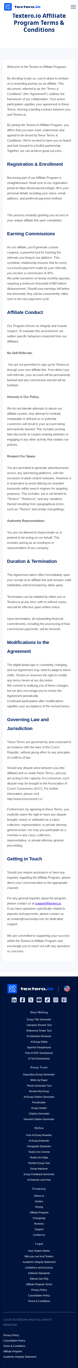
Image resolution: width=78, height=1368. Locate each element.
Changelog (39, 1218)
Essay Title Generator (39, 1019)
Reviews (39, 1223)
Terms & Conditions (39, 1301)
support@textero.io (48, 903)
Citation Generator (39, 1113)
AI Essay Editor (39, 1041)
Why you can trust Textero (39, 1256)
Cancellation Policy (39, 1295)
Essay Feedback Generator (39, 1174)
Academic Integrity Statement (39, 1262)
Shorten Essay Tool (39, 1163)
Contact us (39, 1234)
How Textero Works (39, 1250)
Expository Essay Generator (39, 1074)
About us (39, 1195)
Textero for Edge (39, 1157)
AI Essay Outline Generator (39, 1096)
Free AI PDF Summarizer (39, 1053)
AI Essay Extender (39, 1140)
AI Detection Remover (39, 1036)
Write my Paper (39, 1080)
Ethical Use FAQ (39, 1278)
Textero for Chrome (39, 1152)
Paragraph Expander (39, 1146)
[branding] (22, 7)
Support (39, 1229)
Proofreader (39, 1102)
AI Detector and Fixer (39, 1179)
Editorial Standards (39, 1273)
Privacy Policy (39, 1290)
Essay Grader (39, 1108)
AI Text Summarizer (39, 1058)
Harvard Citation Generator (39, 1119)
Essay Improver (39, 1168)
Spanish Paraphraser (39, 1047)
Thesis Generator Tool (39, 1085)
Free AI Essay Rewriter (39, 1135)
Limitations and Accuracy (39, 1267)
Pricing (39, 1207)
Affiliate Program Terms (39, 1284)
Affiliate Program (39, 1212)
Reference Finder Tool (39, 1030)
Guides (39, 1201)
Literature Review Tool (39, 1025)
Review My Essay (39, 1091)
